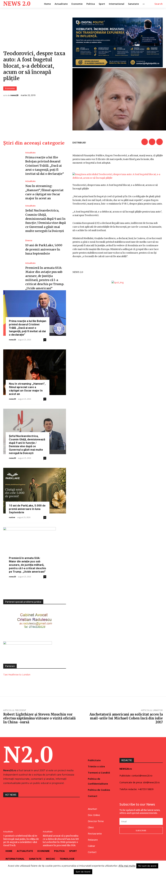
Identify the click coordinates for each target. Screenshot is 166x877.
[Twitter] (152, 142)
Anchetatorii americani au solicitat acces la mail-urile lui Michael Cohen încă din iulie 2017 (126, 718)
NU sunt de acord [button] (147, 865)
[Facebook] (144, 142)
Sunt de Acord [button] (83, 871)
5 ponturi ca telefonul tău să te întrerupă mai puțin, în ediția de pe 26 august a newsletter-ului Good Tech (21, 840)
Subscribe (141, 830)
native (12, 517)
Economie (10, 88)
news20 (14, 95)
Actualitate (30, 153)
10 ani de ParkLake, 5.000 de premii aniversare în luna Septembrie (43, 249)
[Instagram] (128, 842)
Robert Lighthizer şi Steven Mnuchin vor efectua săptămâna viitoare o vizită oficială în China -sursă (39, 718)
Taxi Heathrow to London (16, 674)
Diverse (28, 241)
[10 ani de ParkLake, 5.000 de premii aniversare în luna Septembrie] (12, 247)
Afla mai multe (127, 865)
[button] (158, 3)
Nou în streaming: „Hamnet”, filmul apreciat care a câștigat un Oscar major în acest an (27, 389)
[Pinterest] (159, 142)
